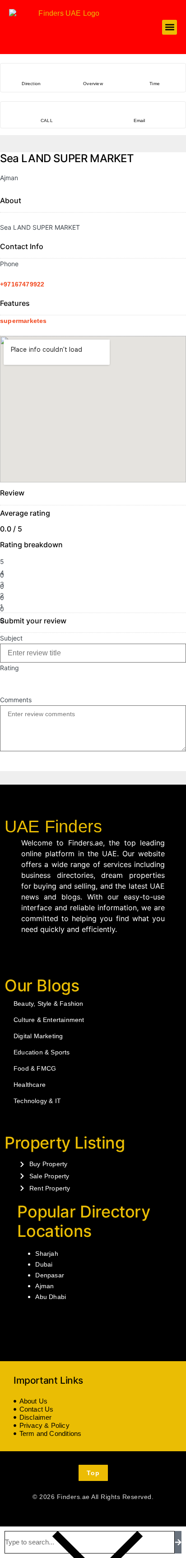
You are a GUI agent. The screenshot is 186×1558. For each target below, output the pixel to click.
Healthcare (30, 1084)
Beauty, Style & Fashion (49, 1003)
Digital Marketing (38, 1036)
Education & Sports (42, 1052)
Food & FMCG (35, 1068)
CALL (47, 120)
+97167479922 (22, 284)
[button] (169, 27)
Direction (31, 83)
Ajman (44, 1286)
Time (154, 83)
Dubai (43, 1264)
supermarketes (23, 320)
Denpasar (49, 1275)
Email (139, 120)
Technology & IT (37, 1100)
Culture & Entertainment (49, 1019)
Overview (93, 83)
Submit (15, 762)
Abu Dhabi (50, 1296)
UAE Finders (53, 826)
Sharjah (46, 1253)
